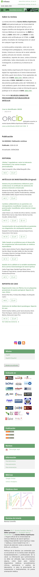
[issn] (18, 415)
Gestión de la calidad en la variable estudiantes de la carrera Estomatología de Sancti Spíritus (19, 266)
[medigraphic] (18, 390)
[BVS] (28, 390)
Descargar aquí (14, 449)
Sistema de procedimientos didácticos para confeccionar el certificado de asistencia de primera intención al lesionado (17, 186)
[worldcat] (18, 395)
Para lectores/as (11, 461)
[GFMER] (28, 404)
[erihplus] (18, 402)
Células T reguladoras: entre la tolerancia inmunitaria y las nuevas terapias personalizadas (17, 164)
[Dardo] (18, 409)
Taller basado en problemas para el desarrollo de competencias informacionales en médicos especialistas (18, 244)
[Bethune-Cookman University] (28, 409)
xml (23, 220)
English (8, 355)
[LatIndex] (18, 379)
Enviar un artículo (12, 365)
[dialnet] (9, 420)
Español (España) (11, 358)
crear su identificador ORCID (10, 126)
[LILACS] (28, 385)
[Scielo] (28, 379)
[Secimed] (9, 385)
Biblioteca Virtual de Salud (27, 1)
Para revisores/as (11, 467)
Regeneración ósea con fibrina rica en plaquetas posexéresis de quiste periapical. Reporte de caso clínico (19, 290)
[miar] (9, 402)
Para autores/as (11, 464)
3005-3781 (18, 78)
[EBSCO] (9, 390)
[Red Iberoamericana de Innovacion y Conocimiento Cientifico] (18, 385)
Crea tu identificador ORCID (12, 109)
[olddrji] (9, 395)
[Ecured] (27, 414)
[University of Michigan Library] (9, 409)
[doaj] (9, 379)
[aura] (9, 415)
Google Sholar (10, 478)
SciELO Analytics (11, 482)
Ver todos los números (9, 322)
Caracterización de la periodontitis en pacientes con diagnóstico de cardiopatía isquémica (19, 227)
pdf (14, 173)
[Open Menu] (2, 10)
